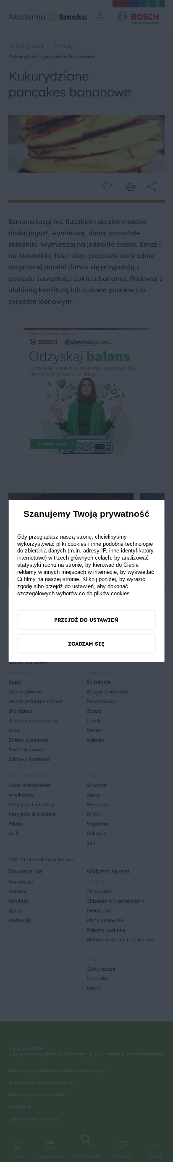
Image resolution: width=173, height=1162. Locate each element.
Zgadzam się (86, 644)
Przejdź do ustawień (86, 620)
